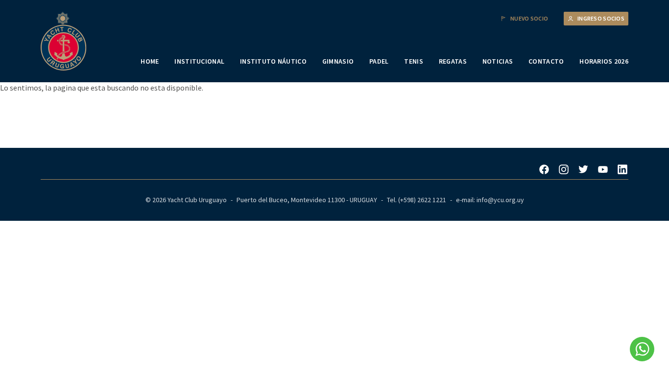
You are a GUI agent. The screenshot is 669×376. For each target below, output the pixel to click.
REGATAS (453, 61)
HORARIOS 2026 (603, 61)
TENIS (413, 61)
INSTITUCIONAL (199, 61)
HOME (150, 61)
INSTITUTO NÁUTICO (273, 61)
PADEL (378, 61)
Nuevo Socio (529, 19)
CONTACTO (546, 61)
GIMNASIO (338, 61)
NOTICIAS (497, 61)
